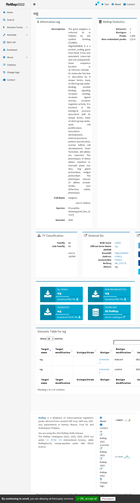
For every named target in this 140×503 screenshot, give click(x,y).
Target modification (62, 350)
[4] (96, 4)
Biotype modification (123, 350)
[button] (34, 4)
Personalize (108, 499)
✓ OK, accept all (87, 498)
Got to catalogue (114, 317)
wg (41, 359)
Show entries (51, 338)
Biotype (104, 352)
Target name (45, 350)
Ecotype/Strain (85, 352)
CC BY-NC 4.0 (54, 439)
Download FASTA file (67, 317)
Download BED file (66, 299)
